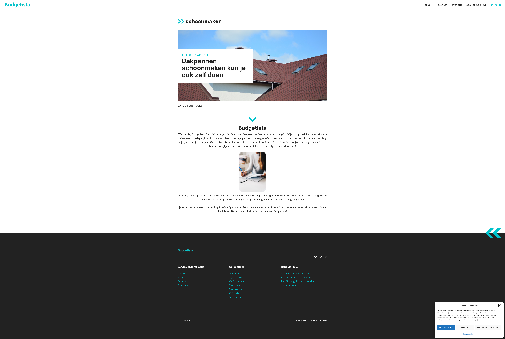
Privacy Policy (301, 320)
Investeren (235, 297)
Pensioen (234, 285)
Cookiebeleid (468, 334)
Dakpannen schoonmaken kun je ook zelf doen (214, 68)
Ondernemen (237, 281)
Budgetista (188, 195)
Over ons (457, 5)
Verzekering (236, 289)
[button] (499, 305)
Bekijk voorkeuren (488, 327)
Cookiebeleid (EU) (476, 5)
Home (181, 273)
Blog (428, 5)
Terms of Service (319, 320)
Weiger (465, 327)
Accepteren (446, 327)
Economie (235, 273)
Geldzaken (235, 293)
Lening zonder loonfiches (296, 277)
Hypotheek (235, 277)
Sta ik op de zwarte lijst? (295, 273)
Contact (443, 5)
